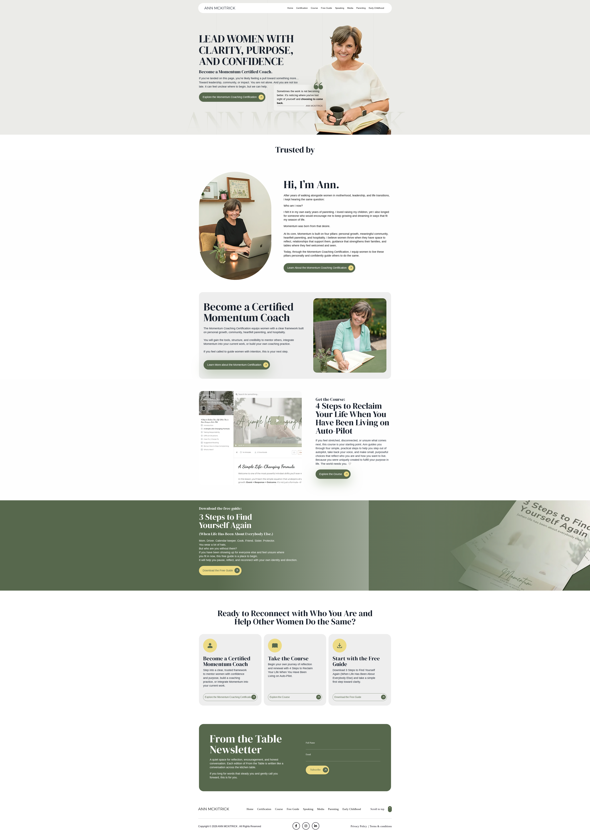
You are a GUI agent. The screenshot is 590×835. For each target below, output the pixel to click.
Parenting (361, 8)
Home (290, 8)
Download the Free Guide (347, 697)
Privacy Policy (359, 826)
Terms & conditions (381, 826)
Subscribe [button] (315, 769)
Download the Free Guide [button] (218, 570)
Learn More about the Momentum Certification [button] (234, 364)
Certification (302, 8)
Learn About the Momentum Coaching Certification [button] (317, 267)
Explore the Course (280, 697)
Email (308, 754)
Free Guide (326, 8)
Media (350, 8)
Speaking (339, 8)
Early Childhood (376, 8)
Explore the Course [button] (330, 474)
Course (314, 8)
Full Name (310, 743)
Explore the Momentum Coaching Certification (229, 697)
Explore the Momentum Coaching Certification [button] (230, 97)
